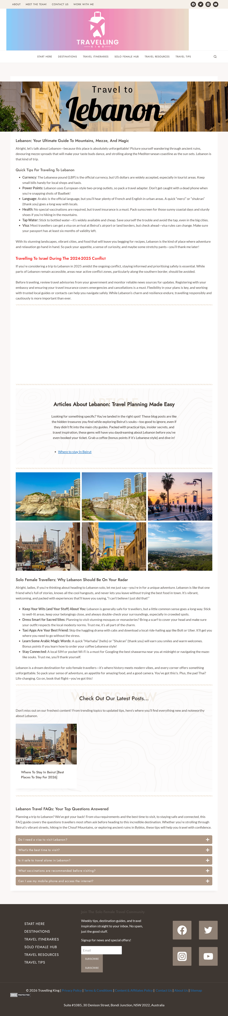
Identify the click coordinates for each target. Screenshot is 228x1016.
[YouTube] (215, 4)
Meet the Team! (36, 4)
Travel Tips (183, 56)
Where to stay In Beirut (74, 452)
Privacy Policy (72, 990)
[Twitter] (200, 4)
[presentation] (46, 744)
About (16, 4)
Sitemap (196, 990)
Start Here (44, 56)
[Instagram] (208, 4)
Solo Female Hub (127, 56)
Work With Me (83, 4)
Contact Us (60, 4)
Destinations (67, 56)
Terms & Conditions (98, 990)
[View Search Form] (215, 56)
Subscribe (92, 959)
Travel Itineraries (95, 56)
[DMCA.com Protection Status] (114, 995)
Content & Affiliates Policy (134, 990)
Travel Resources (157, 56)
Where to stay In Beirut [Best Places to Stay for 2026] (42, 775)
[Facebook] (193, 4)
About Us (181, 990)
